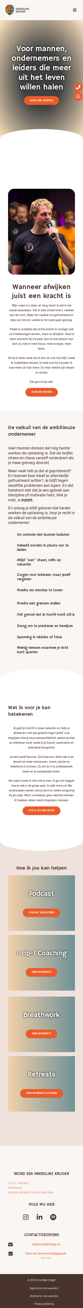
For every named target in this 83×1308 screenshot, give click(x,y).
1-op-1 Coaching (18, 1183)
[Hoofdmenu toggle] (75, 10)
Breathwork (15, 1187)
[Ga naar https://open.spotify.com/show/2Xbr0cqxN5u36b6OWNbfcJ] (53, 1216)
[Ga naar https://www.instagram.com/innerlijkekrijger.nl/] (26, 1216)
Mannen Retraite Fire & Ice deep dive (30, 1192)
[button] (41, 100)
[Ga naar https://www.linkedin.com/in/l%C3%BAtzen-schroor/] (39, 1216)
